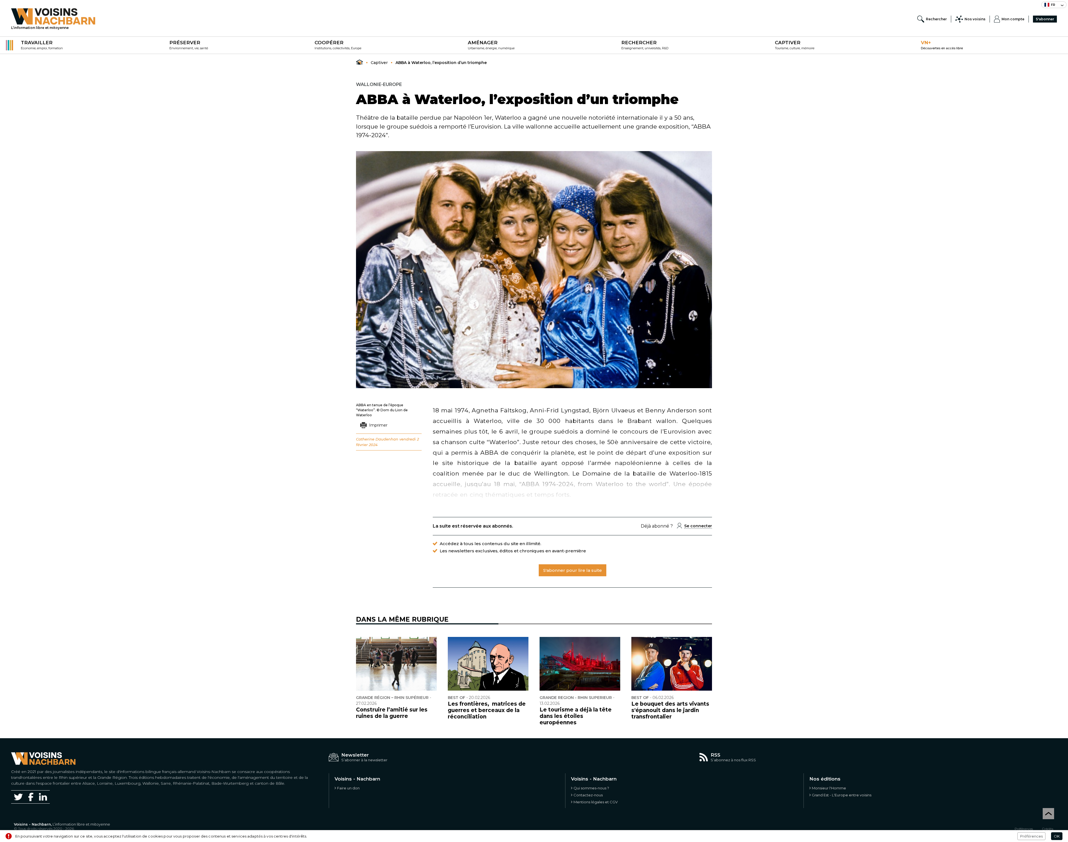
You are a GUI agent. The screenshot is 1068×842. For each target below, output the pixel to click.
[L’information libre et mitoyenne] (53, 16)
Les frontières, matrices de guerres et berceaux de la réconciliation (487, 710)
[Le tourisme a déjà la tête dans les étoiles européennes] (580, 664)
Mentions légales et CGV (595, 802)
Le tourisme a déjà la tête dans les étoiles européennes (576, 716)
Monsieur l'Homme (829, 788)
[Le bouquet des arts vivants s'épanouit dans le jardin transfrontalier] (671, 664)
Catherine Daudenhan (377, 439)
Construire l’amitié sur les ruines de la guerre (391, 712)
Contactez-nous (588, 795)
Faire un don (348, 788)
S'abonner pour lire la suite (572, 570)
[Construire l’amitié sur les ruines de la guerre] (396, 664)
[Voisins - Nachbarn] (359, 62)
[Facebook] (30, 797)
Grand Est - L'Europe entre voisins (841, 795)
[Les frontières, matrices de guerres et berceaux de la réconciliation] (488, 664)
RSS (715, 755)
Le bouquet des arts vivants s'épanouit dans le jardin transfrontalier (670, 710)
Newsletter (355, 755)
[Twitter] (18, 797)
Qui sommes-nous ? (591, 788)
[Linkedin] (43, 797)
